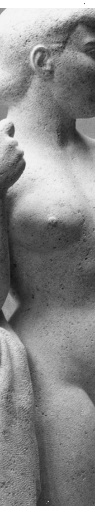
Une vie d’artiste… (53, 4)
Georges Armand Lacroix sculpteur (31, 4)
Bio (70, 4)
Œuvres (43, 4)
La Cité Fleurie (64, 4)
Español (80, 4)
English (75, 4)
